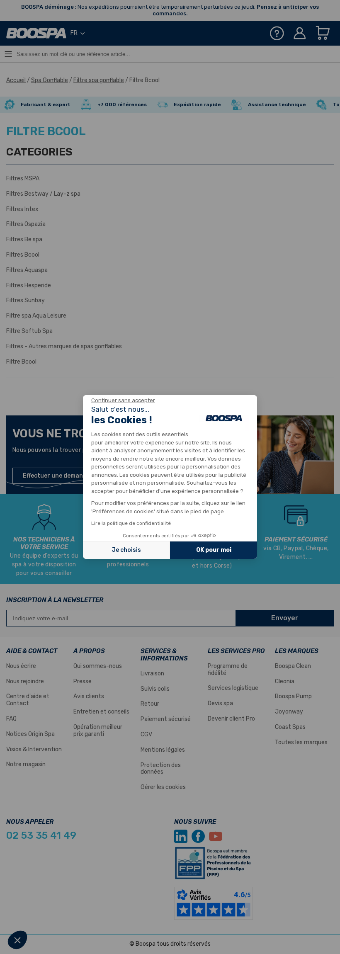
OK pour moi (213, 549)
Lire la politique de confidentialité (131, 523)
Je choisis (126, 549)
